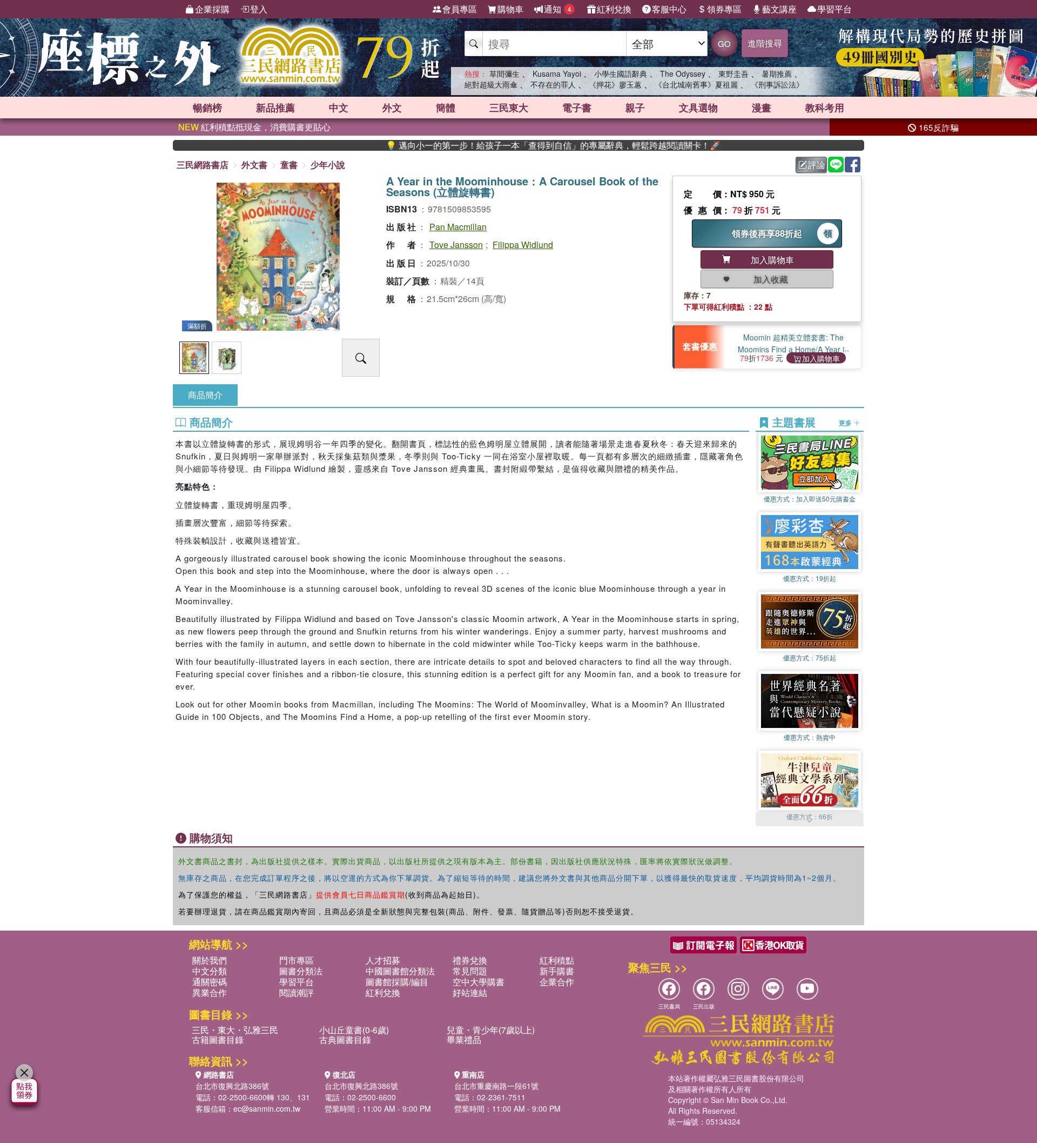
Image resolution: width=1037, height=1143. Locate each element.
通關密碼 (209, 981)
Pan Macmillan (458, 226)
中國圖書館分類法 (400, 971)
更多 (846, 422)
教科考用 (824, 108)
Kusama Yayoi (557, 73)
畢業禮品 (464, 1039)
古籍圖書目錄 (218, 1039)
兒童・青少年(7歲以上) (491, 1030)
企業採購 (212, 9)
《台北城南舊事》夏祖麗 (696, 84)
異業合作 (209, 992)
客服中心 (669, 9)
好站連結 (470, 992)
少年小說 (328, 164)
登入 (258, 9)
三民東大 (508, 108)
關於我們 (209, 960)
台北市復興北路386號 (232, 1085)
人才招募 (383, 960)
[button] (810, 821)
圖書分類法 (300, 971)
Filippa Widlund (523, 244)
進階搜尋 (765, 43)
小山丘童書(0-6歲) (354, 1030)
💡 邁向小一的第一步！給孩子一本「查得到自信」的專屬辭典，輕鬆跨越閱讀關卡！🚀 (509, 145)
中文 (338, 108)
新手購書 (557, 971)
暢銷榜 (207, 108)
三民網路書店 (202, 164)
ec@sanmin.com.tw (266, 1108)
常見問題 (470, 971)
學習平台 (834, 9)
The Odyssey (682, 73)
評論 (816, 164)
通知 (557, 9)
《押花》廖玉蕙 (615, 84)
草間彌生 (504, 73)
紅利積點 (557, 960)
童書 (289, 164)
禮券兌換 (470, 960)
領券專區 (724, 9)
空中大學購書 (478, 981)
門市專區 (296, 960)
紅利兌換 (614, 9)
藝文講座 (779, 9)
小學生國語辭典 (620, 73)
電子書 (576, 108)
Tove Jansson (456, 244)
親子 (635, 108)
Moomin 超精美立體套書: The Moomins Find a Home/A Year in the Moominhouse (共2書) (793, 349)
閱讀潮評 (296, 992)
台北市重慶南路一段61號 (496, 1085)
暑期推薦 (777, 73)
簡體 (445, 108)
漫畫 (761, 108)
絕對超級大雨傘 (490, 84)
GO (724, 43)
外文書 (254, 164)
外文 (392, 108)
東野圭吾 (733, 73)
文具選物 (698, 108)
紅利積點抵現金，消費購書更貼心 (254, 127)
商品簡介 (205, 395)
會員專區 (459, 9)
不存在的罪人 (553, 84)
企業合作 (557, 981)
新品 (275, 108)
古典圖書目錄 (345, 1039)
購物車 (510, 9)
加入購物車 (821, 358)
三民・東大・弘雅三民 (235, 1030)
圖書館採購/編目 (397, 981)
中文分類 (209, 971)
